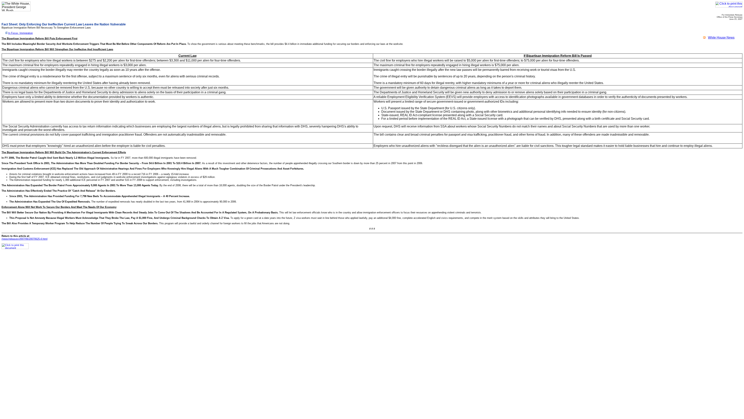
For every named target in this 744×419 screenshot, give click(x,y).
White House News (721, 37)
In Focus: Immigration (20, 33)
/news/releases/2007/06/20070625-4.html (24, 238)
